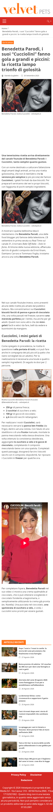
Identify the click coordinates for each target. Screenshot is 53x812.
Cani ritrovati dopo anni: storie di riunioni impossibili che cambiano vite (33, 714)
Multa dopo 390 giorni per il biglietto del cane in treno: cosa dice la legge (34, 759)
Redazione (26, 780)
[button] (49, 21)
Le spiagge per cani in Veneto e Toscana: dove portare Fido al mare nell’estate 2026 (34, 729)
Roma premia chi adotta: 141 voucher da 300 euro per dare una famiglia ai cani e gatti (35, 666)
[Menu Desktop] (4, 21)
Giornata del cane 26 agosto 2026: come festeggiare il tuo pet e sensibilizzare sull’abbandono (33, 682)
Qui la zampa (7, 42)
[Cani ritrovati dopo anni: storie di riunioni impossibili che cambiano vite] (9, 714)
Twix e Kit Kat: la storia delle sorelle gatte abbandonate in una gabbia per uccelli (35, 745)
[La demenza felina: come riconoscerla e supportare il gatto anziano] (9, 699)
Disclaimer (36, 774)
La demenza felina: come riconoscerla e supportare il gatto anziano (33, 698)
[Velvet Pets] (26, 8)
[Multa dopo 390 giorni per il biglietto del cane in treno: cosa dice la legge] (9, 762)
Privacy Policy (18, 774)
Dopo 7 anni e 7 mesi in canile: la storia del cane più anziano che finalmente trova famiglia (33, 651)
